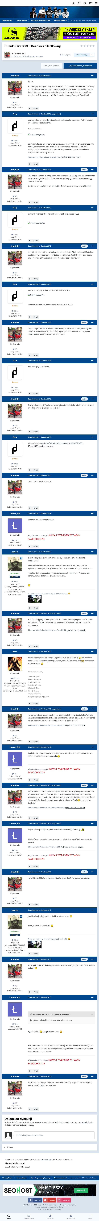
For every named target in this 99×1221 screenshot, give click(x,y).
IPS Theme (27, 1205)
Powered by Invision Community (49, 1209)
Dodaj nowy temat (51, 66)
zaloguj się (85, 1122)
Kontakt (62, 1205)
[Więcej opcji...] (92, 75)
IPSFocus (37, 1205)
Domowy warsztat (35, 56)
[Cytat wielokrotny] (30, 108)
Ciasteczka (71, 1205)
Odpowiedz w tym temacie (80, 66)
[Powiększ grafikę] (36, 134)
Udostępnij (66, 55)
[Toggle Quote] (31, 1014)
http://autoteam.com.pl (37, 535)
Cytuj (36, 108)
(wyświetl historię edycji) (71, 157)
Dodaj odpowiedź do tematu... (31, 1135)
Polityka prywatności (50, 1205)
